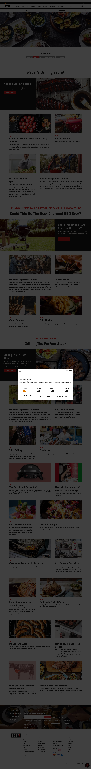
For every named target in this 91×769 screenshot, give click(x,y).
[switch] (38, 391)
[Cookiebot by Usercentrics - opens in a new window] (66, 371)
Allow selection (45, 396)
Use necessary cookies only (28, 396)
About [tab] (64, 375)
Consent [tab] (27, 375)
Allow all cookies (63, 396)
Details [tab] (45, 375)
